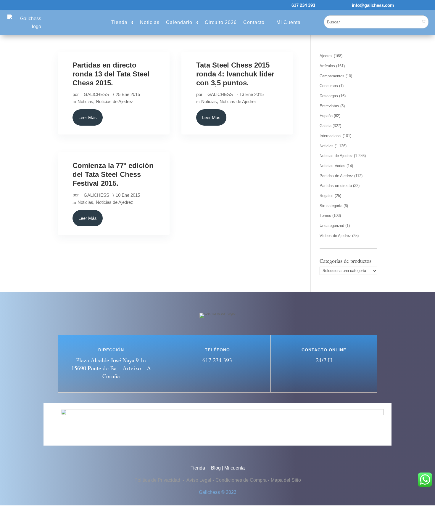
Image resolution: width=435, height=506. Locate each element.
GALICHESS (96, 94)
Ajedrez (326, 56)
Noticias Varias (332, 166)
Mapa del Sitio (286, 480)
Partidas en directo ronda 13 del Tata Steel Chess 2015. (110, 74)
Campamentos (332, 76)
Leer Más (87, 117)
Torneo (325, 215)
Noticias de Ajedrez (114, 101)
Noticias (85, 101)
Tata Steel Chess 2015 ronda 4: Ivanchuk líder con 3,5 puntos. (235, 74)
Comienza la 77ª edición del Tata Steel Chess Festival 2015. (113, 174)
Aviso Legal (198, 480)
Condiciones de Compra (241, 480)
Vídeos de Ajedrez (335, 235)
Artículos (327, 66)
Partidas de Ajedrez (336, 176)
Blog (216, 467)
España (326, 115)
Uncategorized (332, 225)
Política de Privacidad (157, 480)
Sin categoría (331, 206)
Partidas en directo (336, 185)
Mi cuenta (234, 467)
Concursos (329, 86)
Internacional (330, 136)
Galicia (325, 126)
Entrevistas (329, 106)
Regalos (327, 195)
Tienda (198, 467)
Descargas (329, 96)
